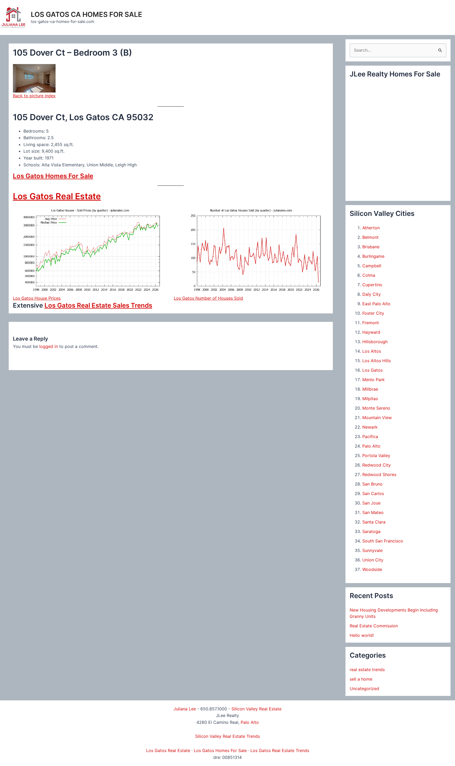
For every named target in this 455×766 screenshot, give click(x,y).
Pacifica (370, 436)
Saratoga (371, 531)
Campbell (371, 265)
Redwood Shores (379, 474)
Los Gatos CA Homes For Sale (86, 14)
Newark (370, 427)
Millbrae (370, 389)
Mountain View (377, 417)
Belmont (370, 237)
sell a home (361, 679)
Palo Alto (371, 446)
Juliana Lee (185, 708)
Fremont (370, 322)
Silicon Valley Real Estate (256, 708)
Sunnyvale (372, 550)
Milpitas (370, 398)
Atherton (371, 227)
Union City (372, 560)
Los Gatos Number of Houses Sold (208, 298)
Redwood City (376, 465)
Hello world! (362, 635)
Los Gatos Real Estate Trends (279, 750)
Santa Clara (373, 522)
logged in (48, 346)
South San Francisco (382, 541)
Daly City (371, 294)
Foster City (373, 313)
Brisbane (370, 246)
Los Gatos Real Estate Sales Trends (98, 305)
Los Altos (371, 351)
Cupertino (372, 284)
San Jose (371, 503)
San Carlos (373, 493)
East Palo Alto (376, 303)
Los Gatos (372, 370)
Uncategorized (364, 688)
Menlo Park (373, 379)
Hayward (371, 332)
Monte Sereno (376, 408)
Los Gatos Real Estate (57, 196)
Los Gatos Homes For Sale (53, 176)
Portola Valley (376, 455)
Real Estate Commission (374, 625)
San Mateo (373, 512)
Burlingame (373, 256)
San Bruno (372, 484)
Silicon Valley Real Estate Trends (227, 736)
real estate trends (367, 669)
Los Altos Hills (376, 360)
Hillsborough (375, 341)
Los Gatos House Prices (37, 298)
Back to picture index (34, 95)
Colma (368, 275)
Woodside (372, 569)
